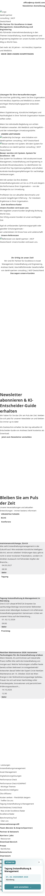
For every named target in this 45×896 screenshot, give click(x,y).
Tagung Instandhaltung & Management (17, 803)
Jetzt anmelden (22, 887)
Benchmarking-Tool (8, 817)
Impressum (5, 855)
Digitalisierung (11, 112)
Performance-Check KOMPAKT (13, 783)
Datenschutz (6, 852)
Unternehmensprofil (9, 824)
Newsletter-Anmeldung (34, 5)
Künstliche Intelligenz (28, 112)
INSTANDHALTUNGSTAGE (11, 807)
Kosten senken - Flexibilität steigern (15, 797)
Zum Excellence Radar (11, 204)
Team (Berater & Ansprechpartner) (16, 828)
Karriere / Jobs (6, 835)
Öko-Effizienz (5, 793)
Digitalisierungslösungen (10, 776)
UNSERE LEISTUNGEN (10, 134)
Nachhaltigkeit (6, 115)
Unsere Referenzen (10, 235)
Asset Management (8, 772)
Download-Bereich (8, 842)
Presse (3, 845)
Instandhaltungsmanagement (12, 768)
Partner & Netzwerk (9, 831)
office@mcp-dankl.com (34, 2)
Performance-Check (8, 779)
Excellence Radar (7, 814)
